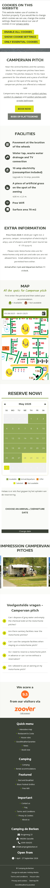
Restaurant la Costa (26, 733)
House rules (26, 737)
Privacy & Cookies (26, 815)
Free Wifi (25, 788)
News (26, 745)
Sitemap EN (33, 880)
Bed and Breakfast (25, 780)
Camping (25, 765)
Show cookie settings (20, 36)
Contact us (26, 803)
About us (25, 819)
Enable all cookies (18, 31)
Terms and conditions (19, 876)
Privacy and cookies (19, 880)
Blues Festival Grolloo (26, 784)
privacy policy (22, 23)
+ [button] (5, 321)
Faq (25, 807)
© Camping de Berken (25, 868)
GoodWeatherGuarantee (25, 885)
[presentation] (2, 572)
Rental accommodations (26, 769)
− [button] (5, 325)
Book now (26, 750)
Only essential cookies (21, 41)
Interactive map (26, 729)
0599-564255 (26, 842)
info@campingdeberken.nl (26, 847)
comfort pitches (39, 93)
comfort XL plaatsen (13, 97)
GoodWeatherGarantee (25, 741)
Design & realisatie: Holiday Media (25, 872)
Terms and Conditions (26, 811)
